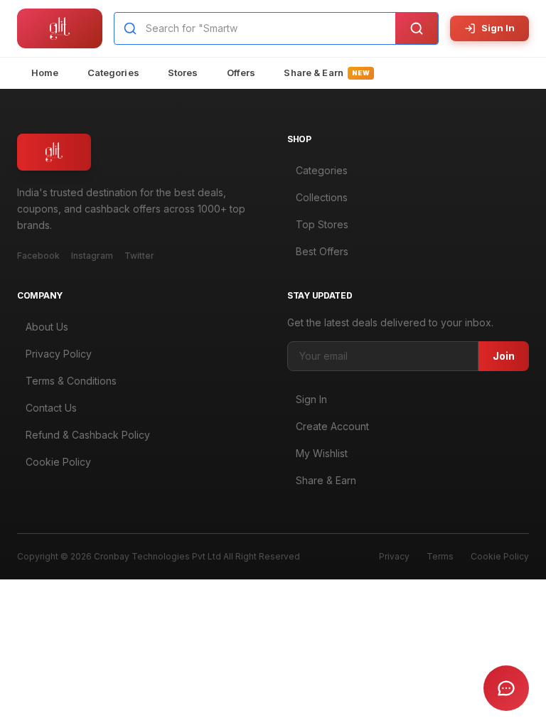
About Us (47, 327)
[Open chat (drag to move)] (506, 688)
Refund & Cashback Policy (88, 435)
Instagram (92, 255)
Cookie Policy (58, 462)
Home (45, 72)
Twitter (139, 255)
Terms (440, 556)
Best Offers (322, 251)
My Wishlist (322, 453)
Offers (241, 72)
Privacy (394, 556)
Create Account (332, 426)
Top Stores (322, 224)
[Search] (416, 28)
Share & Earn (327, 72)
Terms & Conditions (71, 381)
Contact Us (51, 408)
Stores (183, 72)
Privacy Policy (59, 354)
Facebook (38, 255)
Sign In (498, 27)
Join (504, 356)
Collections (322, 197)
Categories (113, 72)
